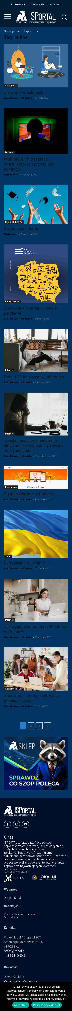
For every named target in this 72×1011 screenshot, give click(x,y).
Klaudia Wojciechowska (18, 97)
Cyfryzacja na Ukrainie (24, 563)
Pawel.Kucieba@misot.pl (20, 981)
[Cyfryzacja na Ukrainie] (36, 534)
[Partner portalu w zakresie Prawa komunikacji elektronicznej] (44, 877)
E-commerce (11, 487)
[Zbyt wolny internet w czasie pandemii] (36, 273)
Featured (9, 152)
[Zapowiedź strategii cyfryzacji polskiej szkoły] (36, 668)
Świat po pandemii (21, 228)
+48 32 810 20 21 (15, 955)
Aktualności (11, 85)
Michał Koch (11, 174)
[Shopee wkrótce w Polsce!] (36, 477)
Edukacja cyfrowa (13, 221)
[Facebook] (7, 824)
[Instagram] (16, 824)
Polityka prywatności (46, 1005)
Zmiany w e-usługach (23, 92)
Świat (8, 556)
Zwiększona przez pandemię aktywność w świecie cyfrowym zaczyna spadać (33, 445)
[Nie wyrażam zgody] (67, 996)
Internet (9, 370)
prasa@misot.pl (14, 951)
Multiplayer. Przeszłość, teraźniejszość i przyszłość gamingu (29, 164)
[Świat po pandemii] (36, 204)
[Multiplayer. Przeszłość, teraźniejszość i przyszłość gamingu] (36, 131)
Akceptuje (20, 1005)
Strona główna (12, 31)
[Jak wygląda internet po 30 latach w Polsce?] (36, 600)
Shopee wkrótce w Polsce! (28, 494)
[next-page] (47, 725)
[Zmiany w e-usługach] (36, 65)
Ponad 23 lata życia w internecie (34, 376)
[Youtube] (25, 824)
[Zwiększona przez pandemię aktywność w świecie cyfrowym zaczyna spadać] (36, 414)
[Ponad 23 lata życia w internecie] (36, 350)
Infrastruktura (12, 301)
